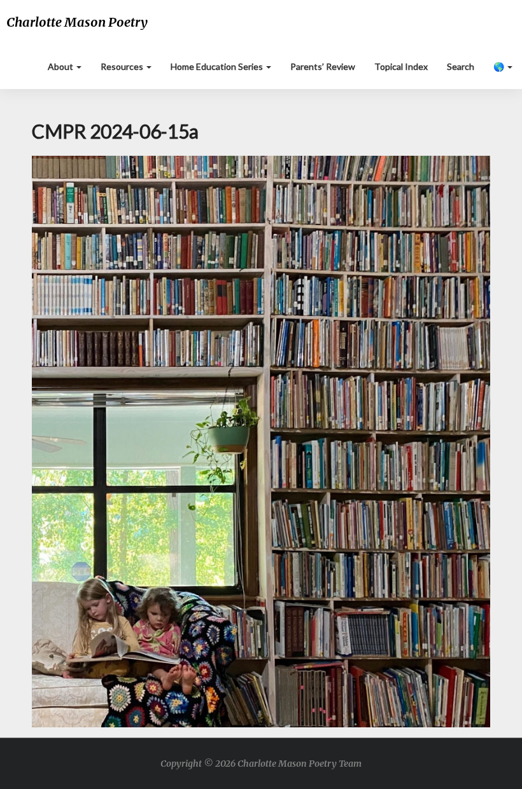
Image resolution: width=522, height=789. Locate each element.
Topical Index (401, 66)
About (61, 66)
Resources (123, 66)
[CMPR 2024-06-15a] (261, 445)
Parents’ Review (322, 66)
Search (460, 66)
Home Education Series (218, 66)
